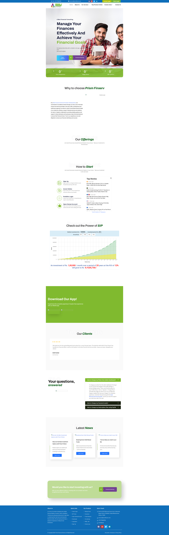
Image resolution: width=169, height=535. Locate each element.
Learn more (57, 455)
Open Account (63, 58)
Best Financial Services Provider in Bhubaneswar (64, 102)
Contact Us (118, 4)
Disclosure (112, 532)
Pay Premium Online (97, 4)
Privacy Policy (118, 532)
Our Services (85, 4)
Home (71, 4)
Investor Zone (108, 4)
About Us (77, 4)
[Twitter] (94, 1)
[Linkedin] (97, 1)
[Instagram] (92, 1)
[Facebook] (89, 1)
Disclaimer (107, 532)
